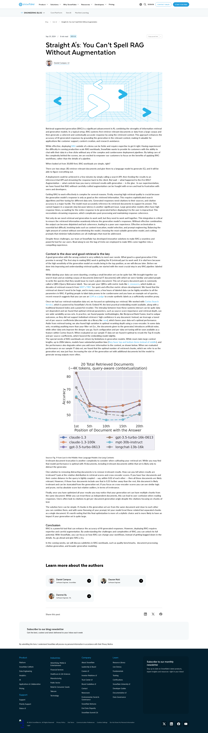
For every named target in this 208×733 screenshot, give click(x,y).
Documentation (119, 693)
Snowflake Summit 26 (90, 713)
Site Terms (71, 722)
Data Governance (119, 697)
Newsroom (86, 693)
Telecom (53, 691)
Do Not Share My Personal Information (122, 722)
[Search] (145, 4)
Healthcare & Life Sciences (60, 674)
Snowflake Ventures (89, 704)
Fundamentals (118, 671)
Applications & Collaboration (30, 684)
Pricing (21, 688)
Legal (28, 725)
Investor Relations (88, 675)
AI (20, 680)
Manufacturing (55, 678)
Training (115, 675)
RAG (73, 146)
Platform (22, 662)
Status (21, 708)
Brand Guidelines (88, 684)
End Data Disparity (89, 708)
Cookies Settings (102, 722)
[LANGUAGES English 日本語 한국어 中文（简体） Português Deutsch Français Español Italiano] (141, 4)
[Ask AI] (160, 36)
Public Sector (55, 683)
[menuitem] (43, 4)
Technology (54, 696)
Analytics (22, 675)
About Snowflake (88, 662)
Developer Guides (119, 688)
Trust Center (86, 680)
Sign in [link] (151, 4)
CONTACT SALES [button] (163, 4)
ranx (105, 320)
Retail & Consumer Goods (60, 687)
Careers (84, 671)
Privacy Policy (60, 722)
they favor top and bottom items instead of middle (132, 342)
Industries (55, 657)
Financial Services (56, 670)
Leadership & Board (89, 667)
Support (22, 700)
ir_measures (134, 284)
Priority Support (25, 704)
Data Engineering (25, 671)
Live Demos (117, 667)
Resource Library (119, 662)
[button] (33, 12)
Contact (85, 688)
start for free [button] (181, 4)
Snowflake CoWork (26, 667)
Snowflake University (120, 684)
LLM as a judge (97, 296)
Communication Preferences (85, 722)
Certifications (118, 680)
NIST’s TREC (86, 287)
